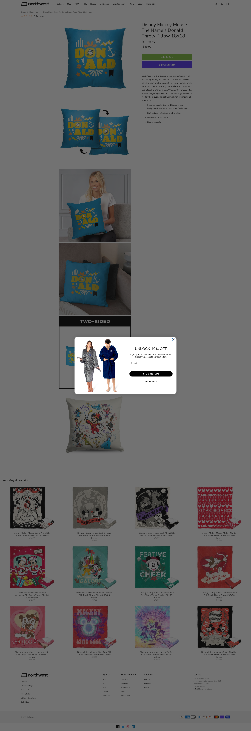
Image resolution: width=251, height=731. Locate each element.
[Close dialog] (173, 339)
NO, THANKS (151, 382)
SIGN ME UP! (151, 374)
